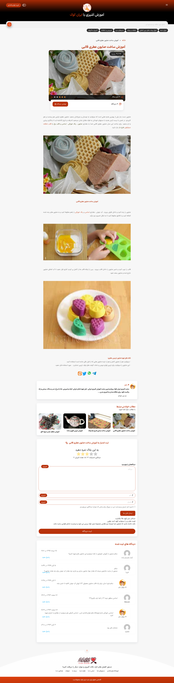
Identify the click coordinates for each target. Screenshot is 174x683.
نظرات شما (82, 671)
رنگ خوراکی (79, 212)
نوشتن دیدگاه (61, 104)
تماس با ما (91, 671)
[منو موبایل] (167, 5)
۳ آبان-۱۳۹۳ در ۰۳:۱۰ (48, 625)
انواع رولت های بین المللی (148, 30)
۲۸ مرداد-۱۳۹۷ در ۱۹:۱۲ (49, 551)
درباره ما (74, 671)
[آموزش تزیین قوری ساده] (74, 429)
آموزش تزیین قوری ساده (75, 431)
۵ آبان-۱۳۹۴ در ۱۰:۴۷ (48, 565)
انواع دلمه (163, 30)
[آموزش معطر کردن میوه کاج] (50, 430)
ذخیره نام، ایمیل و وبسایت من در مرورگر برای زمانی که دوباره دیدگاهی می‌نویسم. (107, 507)
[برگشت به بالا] (87, 650)
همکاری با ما (59, 671)
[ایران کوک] (87, 8)
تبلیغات (67, 671)
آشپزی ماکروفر (93, 30)
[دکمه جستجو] (9, 24)
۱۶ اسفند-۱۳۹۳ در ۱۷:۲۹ (49, 610)
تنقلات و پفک (131, 30)
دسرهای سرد (119, 30)
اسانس (87, 212)
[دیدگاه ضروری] (86, 489)
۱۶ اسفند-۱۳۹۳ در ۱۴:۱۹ (49, 595)
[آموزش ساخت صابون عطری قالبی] (124, 429)
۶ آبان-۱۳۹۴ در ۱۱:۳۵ (48, 580)
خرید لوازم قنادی (13, 5)
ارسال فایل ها (127, 513)
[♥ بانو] (132, 387)
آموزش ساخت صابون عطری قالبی (124, 431)
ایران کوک (76, 15)
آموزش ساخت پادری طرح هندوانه (99, 431)
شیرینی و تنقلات (106, 30)
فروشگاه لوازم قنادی (112, 671)
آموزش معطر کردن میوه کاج (50, 432)
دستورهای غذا (101, 671)
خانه (124, 40)
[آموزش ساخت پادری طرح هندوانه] (99, 429)
